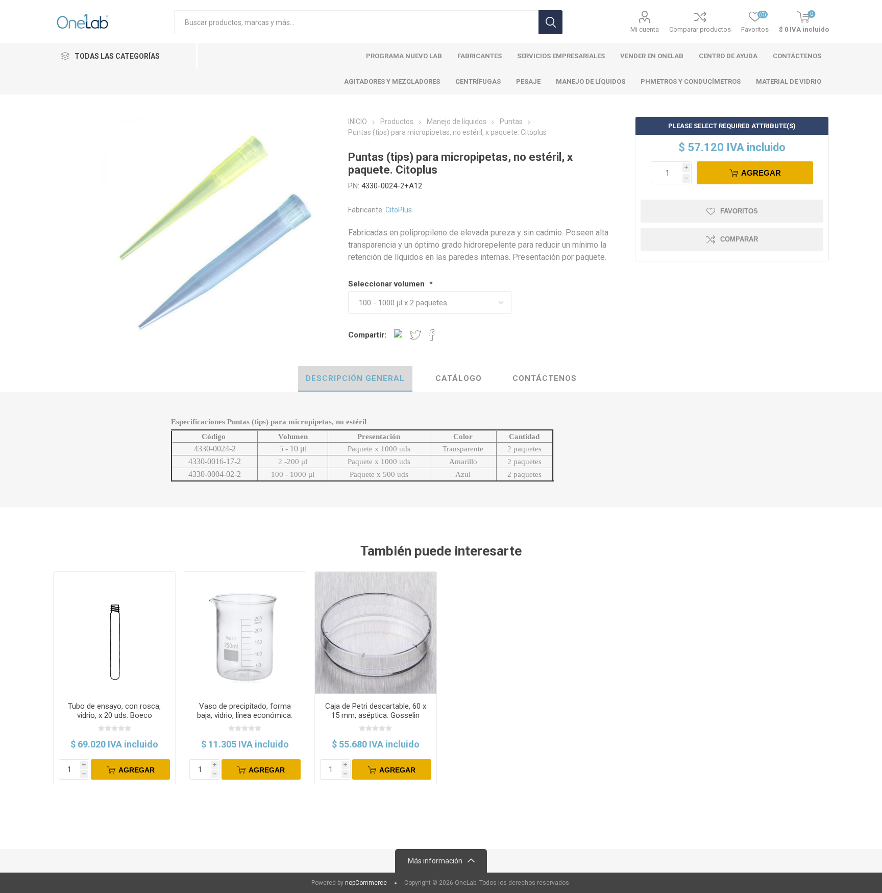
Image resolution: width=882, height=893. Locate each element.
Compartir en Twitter (415, 335)
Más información (435, 861)
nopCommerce (366, 882)
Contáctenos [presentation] (544, 378)
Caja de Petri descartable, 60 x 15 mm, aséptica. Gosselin (375, 711)
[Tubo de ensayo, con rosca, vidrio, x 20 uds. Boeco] (115, 633)
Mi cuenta (644, 29)
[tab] (355, 379)
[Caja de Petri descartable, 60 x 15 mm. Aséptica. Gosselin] (376, 633)
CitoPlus (398, 210)
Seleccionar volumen (387, 283)
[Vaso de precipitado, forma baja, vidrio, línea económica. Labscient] (245, 633)
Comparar (739, 239)
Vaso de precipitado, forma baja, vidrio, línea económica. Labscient (244, 715)
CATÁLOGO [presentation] (458, 378)
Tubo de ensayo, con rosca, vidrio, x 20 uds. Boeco (114, 711)
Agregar (761, 172)
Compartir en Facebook (431, 335)
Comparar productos (700, 29)
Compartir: (367, 335)
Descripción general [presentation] (355, 378)
